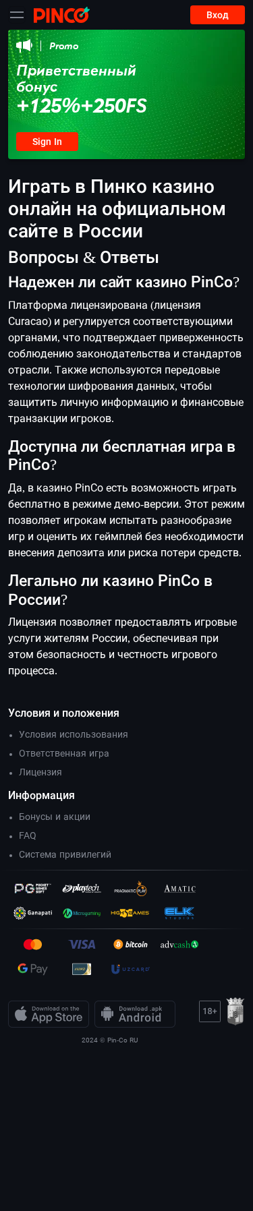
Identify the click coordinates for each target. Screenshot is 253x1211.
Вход (217, 14)
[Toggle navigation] (17, 15)
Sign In (47, 141)
